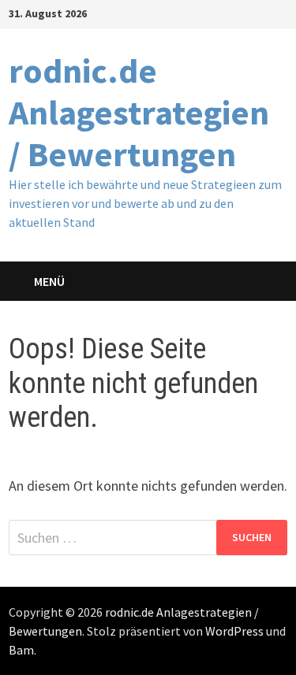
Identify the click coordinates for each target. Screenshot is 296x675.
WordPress (234, 631)
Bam (21, 650)
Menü (49, 281)
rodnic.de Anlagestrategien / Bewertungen (139, 112)
